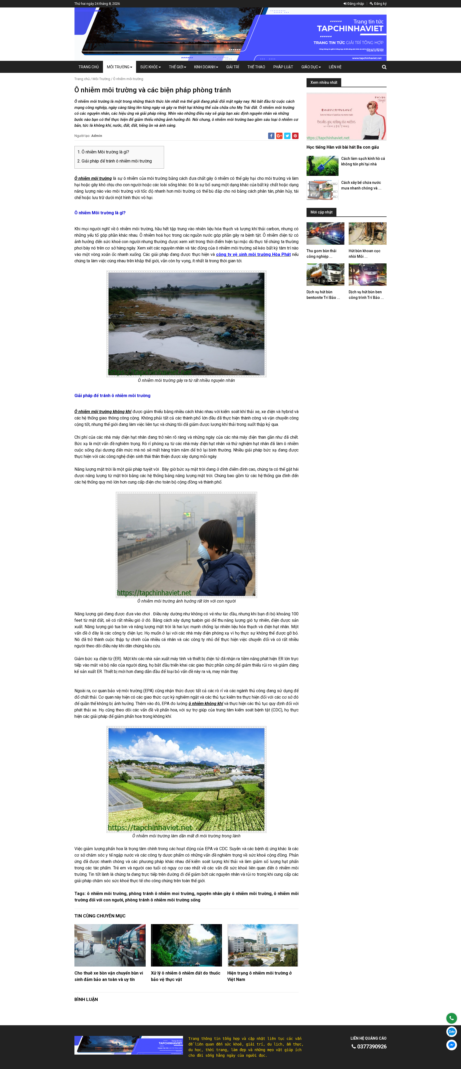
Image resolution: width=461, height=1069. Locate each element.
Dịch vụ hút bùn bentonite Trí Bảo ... (323, 295)
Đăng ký (380, 4)
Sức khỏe (149, 67)
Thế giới (176, 67)
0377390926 (371, 1046)
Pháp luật (283, 67)
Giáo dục (310, 67)
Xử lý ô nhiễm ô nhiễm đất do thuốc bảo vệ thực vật (185, 976)
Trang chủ (88, 67)
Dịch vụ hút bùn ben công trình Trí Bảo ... (366, 295)
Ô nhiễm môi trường (128, 79)
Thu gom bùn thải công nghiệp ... (321, 254)
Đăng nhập (355, 4)
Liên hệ (335, 67)
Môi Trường (118, 67)
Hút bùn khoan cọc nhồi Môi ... (364, 254)
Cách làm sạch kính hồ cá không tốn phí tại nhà (363, 161)
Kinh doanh (205, 67)
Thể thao (256, 67)
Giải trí (232, 67)
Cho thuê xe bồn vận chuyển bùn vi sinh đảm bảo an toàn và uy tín (108, 976)
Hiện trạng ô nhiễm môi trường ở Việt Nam (259, 976)
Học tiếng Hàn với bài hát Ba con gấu (343, 147)
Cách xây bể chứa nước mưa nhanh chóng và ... (361, 185)
